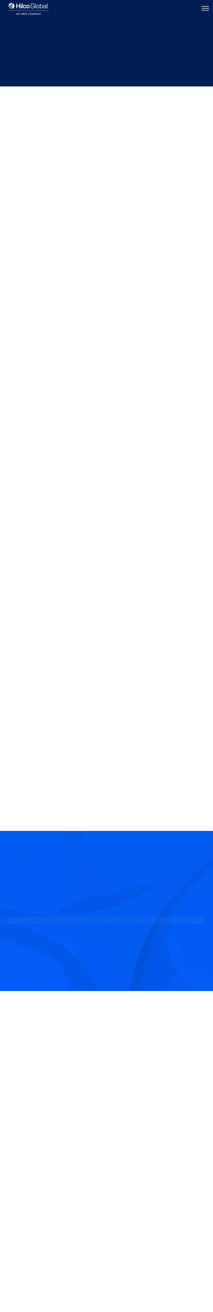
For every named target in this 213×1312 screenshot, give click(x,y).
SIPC (63, 1131)
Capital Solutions (25, 1178)
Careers (120, 1190)
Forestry (78, 132)
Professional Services (30, 1190)
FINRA (52, 1131)
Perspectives (38, 96)
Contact (120, 1178)
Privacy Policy (106, 1281)
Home (12, 96)
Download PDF (31, 145)
